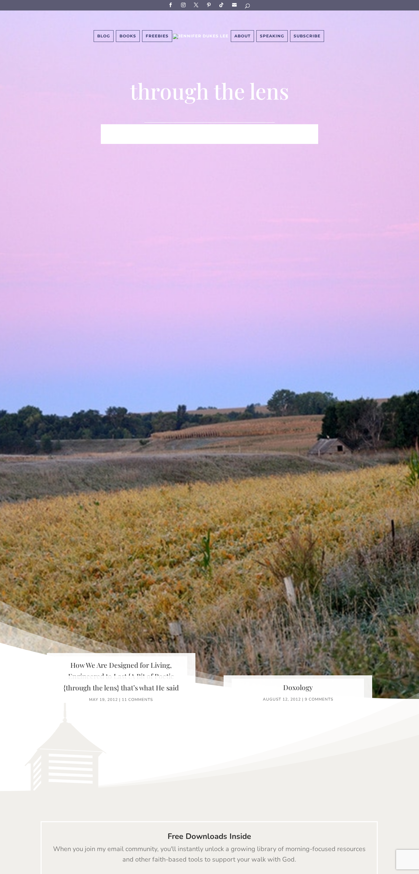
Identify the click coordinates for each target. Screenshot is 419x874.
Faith (129, 129)
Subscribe (235, 5)
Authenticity (226, 139)
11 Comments (137, 699)
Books (127, 35)
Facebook (171, 5)
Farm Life (157, 129)
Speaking (272, 35)
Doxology (298, 687)
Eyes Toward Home (270, 129)
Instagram (184, 5)
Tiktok (222, 5)
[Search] (248, 7)
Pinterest (210, 5)
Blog (103, 35)
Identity (188, 129)
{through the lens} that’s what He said (121, 687)
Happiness (222, 129)
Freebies (157, 35)
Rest (194, 139)
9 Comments (319, 699)
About (242, 35)
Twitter (197, 5)
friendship (267, 139)
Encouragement (158, 139)
